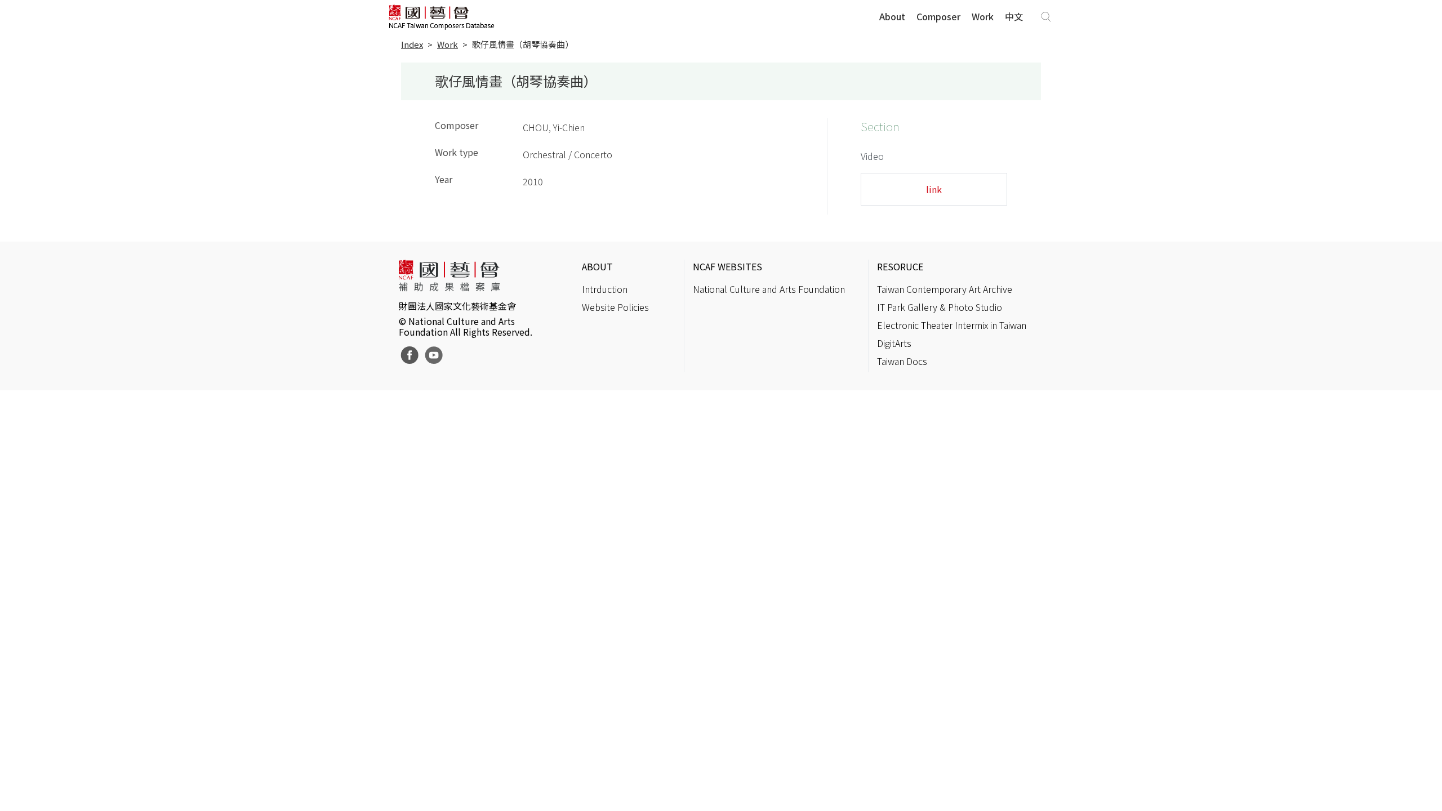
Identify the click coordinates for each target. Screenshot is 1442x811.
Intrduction (604, 289)
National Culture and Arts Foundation (769, 289)
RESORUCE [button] (900, 266)
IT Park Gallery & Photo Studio (939, 307)
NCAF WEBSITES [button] (727, 266)
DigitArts (894, 343)
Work (983, 16)
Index (412, 44)
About (892, 16)
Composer (938, 16)
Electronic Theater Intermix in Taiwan (951, 325)
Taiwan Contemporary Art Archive (944, 289)
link (934, 189)
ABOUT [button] (597, 266)
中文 (1014, 16)
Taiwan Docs (902, 361)
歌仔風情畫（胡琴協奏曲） (522, 44)
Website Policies (615, 307)
